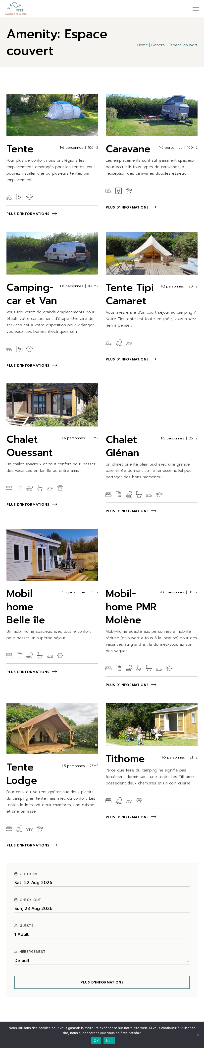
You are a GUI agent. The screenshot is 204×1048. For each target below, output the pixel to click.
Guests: (27, 926)
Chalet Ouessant (29, 446)
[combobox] (102, 961)
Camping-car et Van (31, 294)
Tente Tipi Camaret (130, 294)
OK (96, 1041)
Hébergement (33, 952)
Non (109, 1041)
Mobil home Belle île (25, 607)
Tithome (125, 758)
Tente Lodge (21, 774)
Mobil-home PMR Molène (131, 607)
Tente (20, 148)
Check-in (28, 874)
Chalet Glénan (122, 446)
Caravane (128, 148)
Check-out (30, 900)
